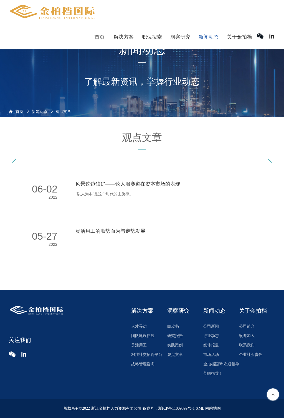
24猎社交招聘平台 (146, 355)
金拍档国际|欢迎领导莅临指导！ (221, 369)
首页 (19, 112)
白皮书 (173, 326)
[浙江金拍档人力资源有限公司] (53, 12)
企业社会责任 (250, 355)
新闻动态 (39, 112)
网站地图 (213, 408)
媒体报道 (211, 345)
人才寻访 (139, 326)
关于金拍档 (253, 311)
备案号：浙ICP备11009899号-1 (169, 408)
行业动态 (211, 336)
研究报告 (175, 336)
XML (200, 408)
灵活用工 (139, 345)
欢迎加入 (247, 336)
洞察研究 (178, 311)
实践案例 (175, 345)
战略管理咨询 (142, 364)
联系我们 (247, 345)
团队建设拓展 (142, 336)
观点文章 (175, 355)
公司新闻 (211, 326)
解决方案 (142, 311)
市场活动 (211, 355)
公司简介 (247, 326)
